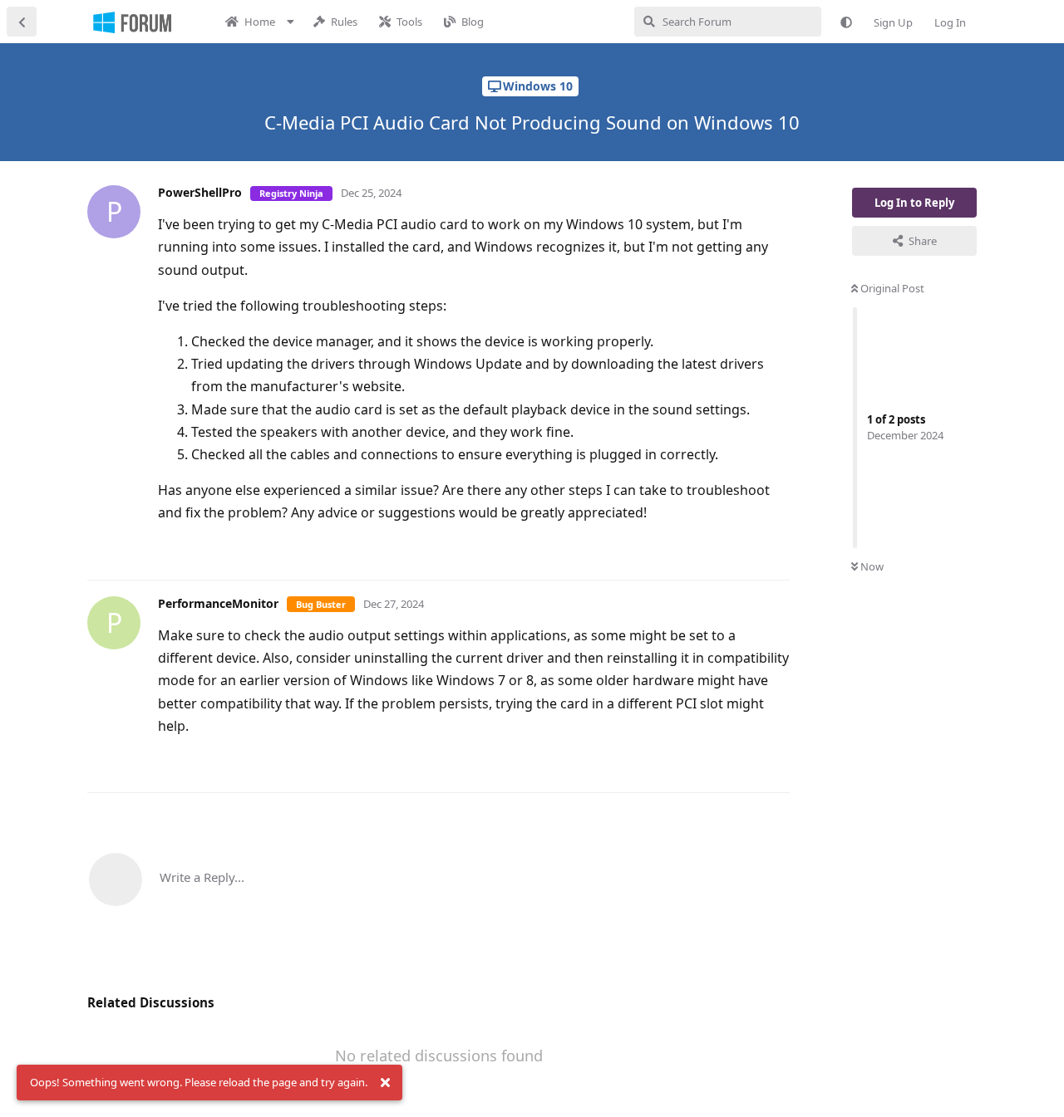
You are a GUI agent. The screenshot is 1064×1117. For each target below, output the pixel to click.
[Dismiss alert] (385, 1083)
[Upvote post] (724, 550)
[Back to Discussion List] (22, 22)
